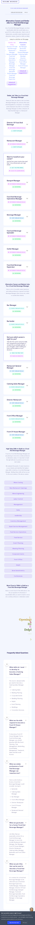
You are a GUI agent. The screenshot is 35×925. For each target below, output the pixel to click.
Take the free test (14, 922)
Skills (26, 12)
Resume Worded (10, 1)
